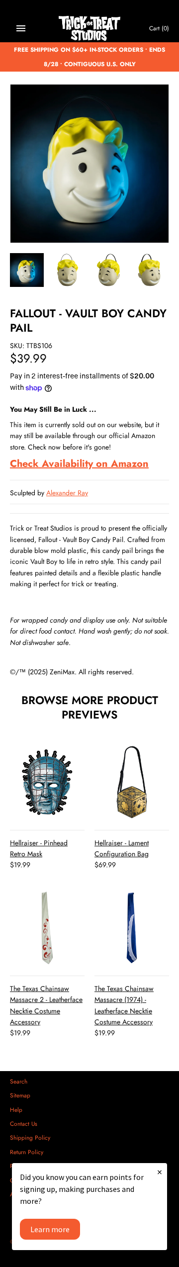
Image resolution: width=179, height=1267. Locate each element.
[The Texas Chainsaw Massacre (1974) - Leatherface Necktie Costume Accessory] (131, 928)
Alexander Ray (67, 493)
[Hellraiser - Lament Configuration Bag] (131, 782)
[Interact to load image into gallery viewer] (27, 270)
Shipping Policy (30, 1137)
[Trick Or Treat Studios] (90, 28)
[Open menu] (21, 28)
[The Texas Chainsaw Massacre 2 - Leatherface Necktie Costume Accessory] (47, 928)
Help (16, 1109)
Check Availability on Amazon (79, 463)
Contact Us (23, 1123)
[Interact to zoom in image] (89, 164)
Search (18, 1081)
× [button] (159, 1172)
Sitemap (20, 1095)
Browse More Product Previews (89, 707)
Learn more (50, 1229)
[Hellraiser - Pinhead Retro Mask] (47, 782)
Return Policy (26, 1152)
